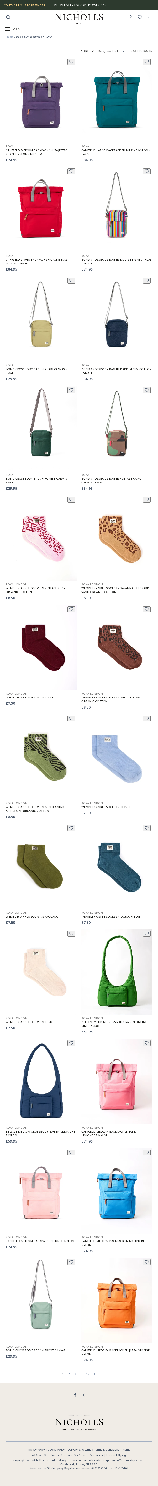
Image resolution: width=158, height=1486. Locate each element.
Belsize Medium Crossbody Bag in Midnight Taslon (40, 1133)
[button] (8, 17)
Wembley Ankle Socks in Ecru (29, 1022)
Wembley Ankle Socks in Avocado (32, 916)
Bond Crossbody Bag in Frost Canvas (36, 1350)
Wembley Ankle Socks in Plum (29, 697)
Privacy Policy (36, 1449)
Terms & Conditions (106, 1449)
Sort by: (87, 51)
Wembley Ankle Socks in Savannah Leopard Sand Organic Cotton (115, 590)
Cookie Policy (56, 1449)
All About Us (39, 1455)
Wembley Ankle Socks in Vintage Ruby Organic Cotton (35, 590)
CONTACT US (13, 5)
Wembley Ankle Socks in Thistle (106, 807)
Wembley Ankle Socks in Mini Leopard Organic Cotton (111, 699)
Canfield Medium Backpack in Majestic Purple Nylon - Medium (36, 152)
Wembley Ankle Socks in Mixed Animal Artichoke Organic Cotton (36, 809)
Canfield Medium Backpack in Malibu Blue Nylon (114, 1243)
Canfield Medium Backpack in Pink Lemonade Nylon (108, 1133)
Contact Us (57, 1455)
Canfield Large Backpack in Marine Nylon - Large (115, 152)
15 (87, 1374)
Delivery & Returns (79, 1449)
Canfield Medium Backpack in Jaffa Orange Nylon (115, 1352)
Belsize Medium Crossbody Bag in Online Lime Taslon (114, 1024)
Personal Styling (116, 1455)
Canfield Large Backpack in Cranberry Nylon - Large (36, 261)
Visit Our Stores (77, 1455)
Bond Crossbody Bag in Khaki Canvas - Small (36, 371)
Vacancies (96, 1455)
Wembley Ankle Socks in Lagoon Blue (111, 916)
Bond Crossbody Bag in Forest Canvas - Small (37, 480)
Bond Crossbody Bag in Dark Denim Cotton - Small (116, 371)
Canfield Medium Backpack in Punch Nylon (40, 1241)
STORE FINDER (35, 5)
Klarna (126, 1449)
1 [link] (63, 1374)
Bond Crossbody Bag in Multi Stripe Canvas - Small (116, 261)
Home (9, 36)
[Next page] (94, 1374)
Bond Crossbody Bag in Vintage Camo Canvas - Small (111, 480)
